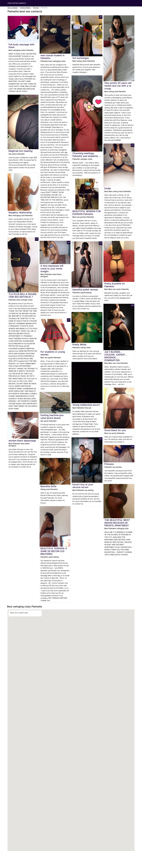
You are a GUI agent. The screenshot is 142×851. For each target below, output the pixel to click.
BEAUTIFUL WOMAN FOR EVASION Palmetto (86, 212)
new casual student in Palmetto (52, 57)
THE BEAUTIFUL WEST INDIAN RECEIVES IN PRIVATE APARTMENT (117, 523)
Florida (35, 8)
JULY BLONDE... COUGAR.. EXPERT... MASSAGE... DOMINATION (115, 356)
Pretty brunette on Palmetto (114, 285)
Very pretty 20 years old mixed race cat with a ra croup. (117, 86)
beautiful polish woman (85, 289)
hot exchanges (80, 58)
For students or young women (52, 353)
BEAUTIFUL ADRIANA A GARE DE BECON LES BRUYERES (53, 551)
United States (25, 8)
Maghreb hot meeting (21, 151)
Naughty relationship (20, 212)
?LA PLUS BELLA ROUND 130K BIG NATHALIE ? (22, 295)
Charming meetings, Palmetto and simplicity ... (86, 154)
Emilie (107, 188)
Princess (109, 464)
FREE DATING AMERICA (17, 3)
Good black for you (115, 430)
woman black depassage (22, 440)
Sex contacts (13, 8)
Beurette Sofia (48, 486)
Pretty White (79, 344)
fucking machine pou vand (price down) (52, 416)
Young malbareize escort (86, 404)
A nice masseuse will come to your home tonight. (51, 268)
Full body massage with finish (22, 46)
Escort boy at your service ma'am (82, 486)
